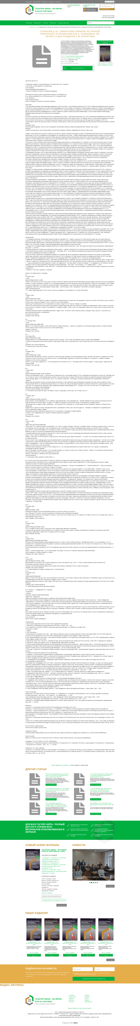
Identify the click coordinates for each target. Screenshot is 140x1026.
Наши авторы (63, 23)
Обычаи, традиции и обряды (49, 889)
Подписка (45, 2)
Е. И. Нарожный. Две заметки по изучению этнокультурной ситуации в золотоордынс (101, 790)
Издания (37, 23)
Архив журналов (61, 905)
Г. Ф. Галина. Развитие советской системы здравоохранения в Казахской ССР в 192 (101, 775)
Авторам (51, 2)
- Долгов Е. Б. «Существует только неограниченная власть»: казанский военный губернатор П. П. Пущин (54, 871)
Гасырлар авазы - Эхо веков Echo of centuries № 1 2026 (52, 943)
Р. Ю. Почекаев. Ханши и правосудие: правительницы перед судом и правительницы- (57, 804)
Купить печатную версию (51, 896)
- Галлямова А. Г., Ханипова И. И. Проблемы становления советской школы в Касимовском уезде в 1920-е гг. (54, 859)
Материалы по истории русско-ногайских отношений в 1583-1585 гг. (102, 804)
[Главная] (29, 14)
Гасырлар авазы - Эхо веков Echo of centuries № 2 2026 (54, 850)
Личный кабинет (106, 9)
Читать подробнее (51, 784)
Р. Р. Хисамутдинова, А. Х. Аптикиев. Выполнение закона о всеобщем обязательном (57, 790)
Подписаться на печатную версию (91, 9)
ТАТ (107, 1)
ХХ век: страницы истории (49, 879)
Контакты (58, 2)
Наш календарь (46, 884)
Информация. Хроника (48, 890)
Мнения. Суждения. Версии (49, 882)
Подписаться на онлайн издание (34, 955)
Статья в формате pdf (77, 68)
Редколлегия (37, 2)
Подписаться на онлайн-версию (53, 900)
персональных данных (90, 974)
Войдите (53, 765)
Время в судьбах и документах (50, 880)
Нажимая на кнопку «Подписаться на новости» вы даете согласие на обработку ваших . (92, 974)
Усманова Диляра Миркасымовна (74, 56)
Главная (28, 23)
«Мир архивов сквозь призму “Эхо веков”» (89, 878)
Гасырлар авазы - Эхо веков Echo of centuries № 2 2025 (106, 943)
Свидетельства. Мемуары (74, 58)
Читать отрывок (47, 893)
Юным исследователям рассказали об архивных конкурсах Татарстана (92, 846)
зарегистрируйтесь (64, 765)
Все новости (110, 886)
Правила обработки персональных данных (79, 1008)
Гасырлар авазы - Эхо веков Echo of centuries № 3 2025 (88, 943)
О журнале (28, 2)
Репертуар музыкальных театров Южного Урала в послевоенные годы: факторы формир (57, 775)
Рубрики (53, 23)
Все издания (110, 960)
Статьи (45, 23)
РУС (109, 1)
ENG (112, 1)
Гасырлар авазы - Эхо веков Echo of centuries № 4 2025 (70, 943)
